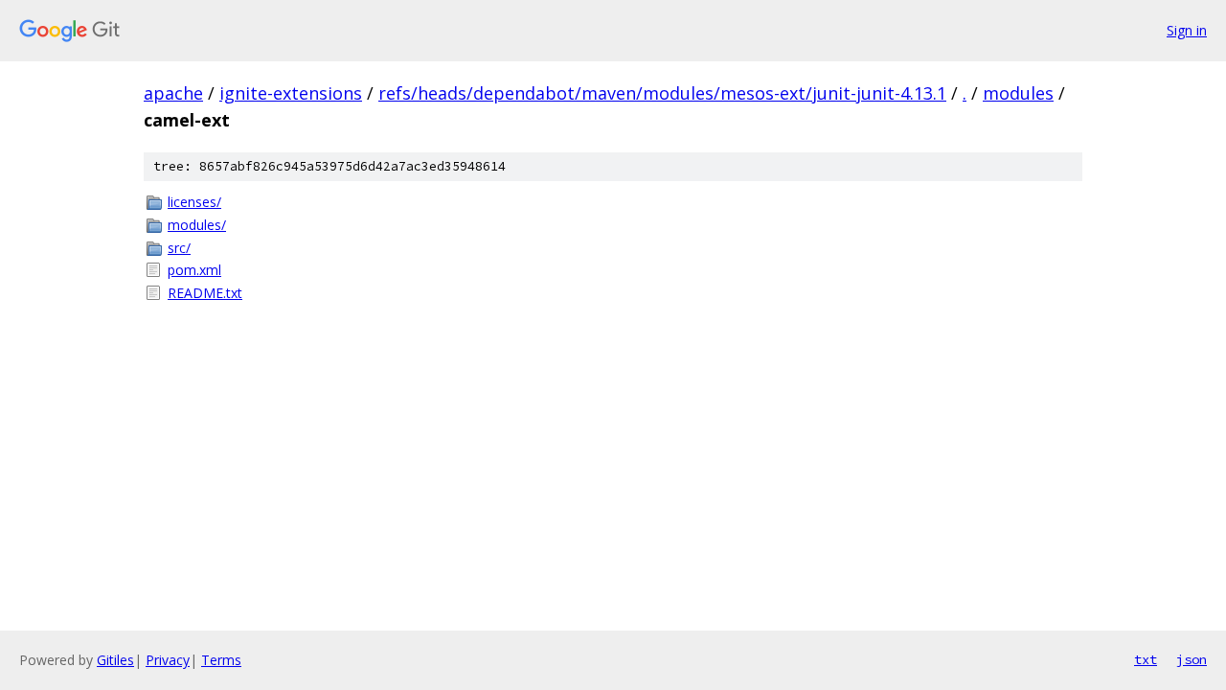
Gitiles (115, 660)
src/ (179, 248)
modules (1018, 92)
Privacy (168, 660)
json (1191, 659)
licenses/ (194, 202)
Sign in (1187, 30)
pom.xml (194, 270)
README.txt (205, 293)
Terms (221, 660)
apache (173, 92)
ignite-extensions (290, 92)
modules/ (197, 225)
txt (1145, 659)
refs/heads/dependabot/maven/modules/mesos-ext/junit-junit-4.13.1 (662, 92)
